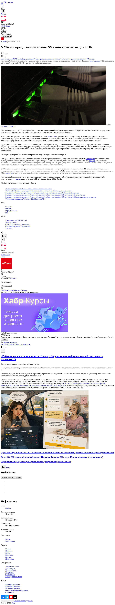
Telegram (24, 290)
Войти (7, 539)
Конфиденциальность (13, 577)
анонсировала (95, 61)
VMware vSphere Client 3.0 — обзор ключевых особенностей (28, 189)
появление (52, 136)
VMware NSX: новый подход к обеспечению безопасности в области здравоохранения (38, 191)
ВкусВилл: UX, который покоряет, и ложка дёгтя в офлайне (43, 385)
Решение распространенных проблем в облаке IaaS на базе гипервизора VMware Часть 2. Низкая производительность (50, 197)
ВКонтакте (17, 290)
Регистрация (10, 541)
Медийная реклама (12, 586)
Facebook (8, 290)
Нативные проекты (12, 588)
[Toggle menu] (2, 2)
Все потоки (8, 2)
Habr (13, 603)
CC (15, 126)
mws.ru (8, 508)
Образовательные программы (16, 590)
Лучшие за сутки (7, 477)
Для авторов (10, 569)
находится (9, 173)
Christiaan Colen (7, 126)
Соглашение (10, 575)
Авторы (8, 557)
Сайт (3, 257)
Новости (8, 551)
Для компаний (10, 571)
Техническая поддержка (23, 601)
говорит (92, 161)
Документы (9, 573)
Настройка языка (7, 601)
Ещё (7, 467)
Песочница (9, 559)
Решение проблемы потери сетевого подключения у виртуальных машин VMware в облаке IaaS (42, 193)
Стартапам (9, 592)
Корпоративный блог (13, 584)
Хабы (7, 553)
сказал (18, 179)
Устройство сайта (12, 567)
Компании (9, 555)
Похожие (18, 477)
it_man (3, 42)
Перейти (4, 339)
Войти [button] (3, 14)
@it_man (13, 278)
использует (90, 159)
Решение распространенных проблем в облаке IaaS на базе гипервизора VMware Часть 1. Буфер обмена (45, 195)
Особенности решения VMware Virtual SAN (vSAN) (25, 199)
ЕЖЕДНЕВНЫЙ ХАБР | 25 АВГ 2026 (15, 345)
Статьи (8, 549)
